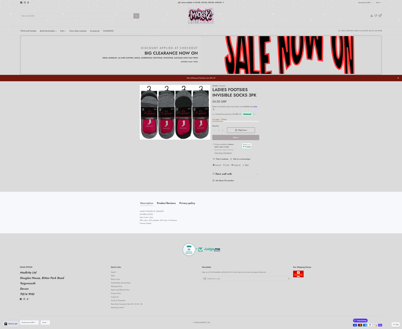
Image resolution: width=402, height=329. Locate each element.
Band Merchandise (47, 31)
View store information (223, 153)
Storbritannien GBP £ (364, 3)
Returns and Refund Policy (120, 290)
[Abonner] (289, 278)
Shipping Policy (116, 286)
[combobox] (79, 16)
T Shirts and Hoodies (28, 31)
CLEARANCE (108, 31)
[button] (235, 174)
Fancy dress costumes (78, 31)
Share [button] (247, 165)
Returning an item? (117, 307)
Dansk (378, 3)
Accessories (94, 31)
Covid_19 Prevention (118, 300)
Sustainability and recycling (120, 283)
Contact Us (115, 297)
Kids (62, 31)
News (113, 275)
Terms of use (115, 279)
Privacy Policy (116, 293)
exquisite (222, 86)
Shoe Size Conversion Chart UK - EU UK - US (126, 304)
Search (113, 272)
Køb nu (235, 137)
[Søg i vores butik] (136, 16)
